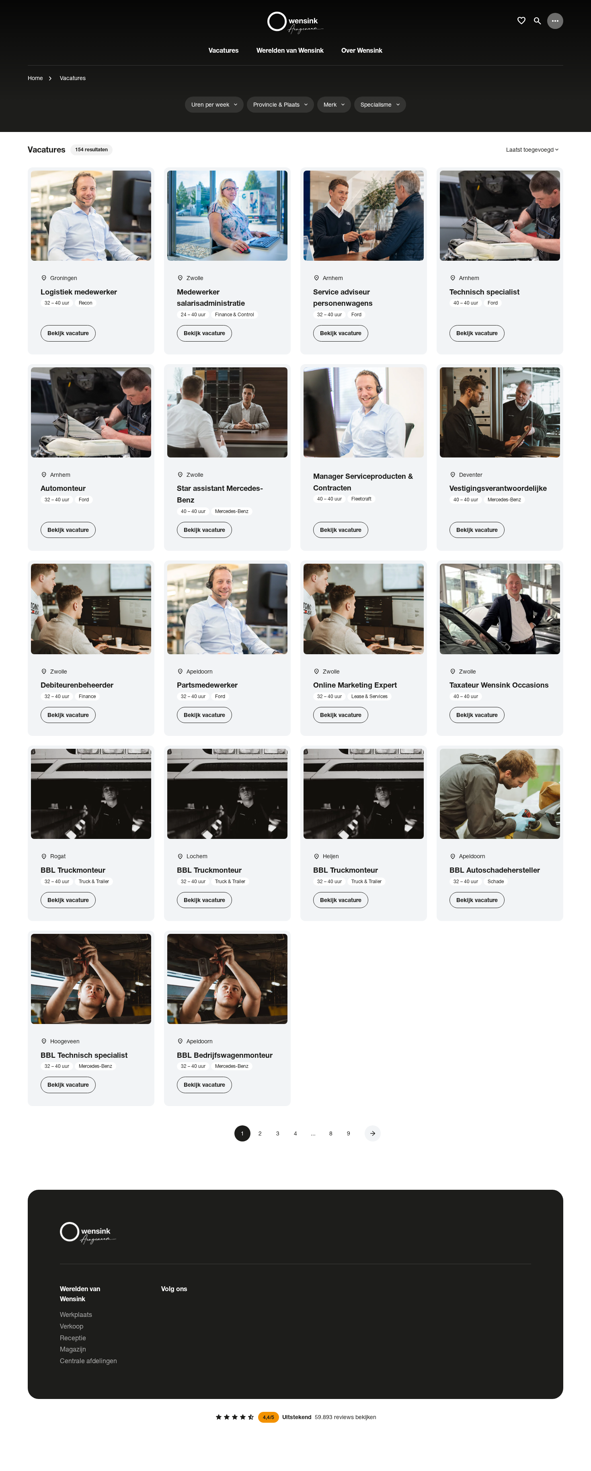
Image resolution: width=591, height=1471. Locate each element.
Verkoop (71, 1326)
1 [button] (242, 1133)
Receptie (73, 1337)
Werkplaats (76, 1314)
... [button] (313, 1133)
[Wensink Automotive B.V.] (295, 21)
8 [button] (330, 1133)
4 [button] (295, 1133)
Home (35, 77)
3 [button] (277, 1133)
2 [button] (260, 1133)
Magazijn (73, 1349)
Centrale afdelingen (88, 1360)
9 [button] (348, 1133)
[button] (373, 1133)
